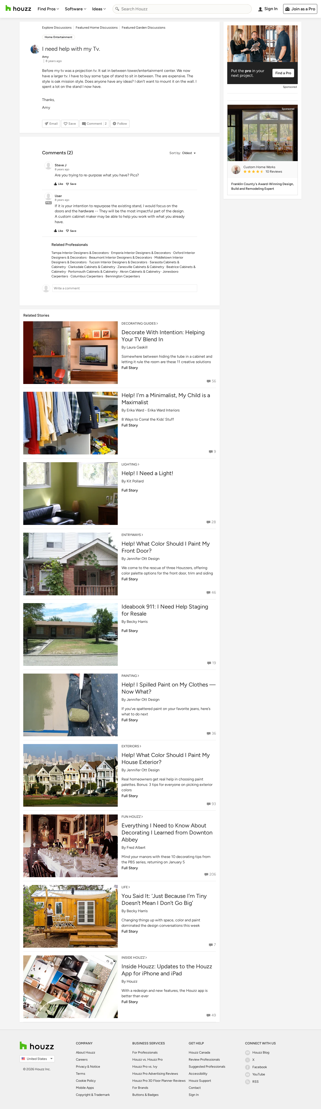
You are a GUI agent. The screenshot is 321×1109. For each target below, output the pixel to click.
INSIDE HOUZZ (133, 958)
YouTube (258, 1074)
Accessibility (198, 1074)
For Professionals (145, 1053)
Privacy (81, 1067)
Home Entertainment (58, 37)
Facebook (259, 1067)
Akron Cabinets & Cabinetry (140, 272)
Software (74, 9)
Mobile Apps (85, 1088)
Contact (195, 1088)
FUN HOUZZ (131, 817)
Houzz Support (200, 1081)
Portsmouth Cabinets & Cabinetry (92, 272)
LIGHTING (129, 464)
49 (213, 1015)
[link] (268, 172)
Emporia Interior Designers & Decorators (141, 253)
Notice (95, 1067)
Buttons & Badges (145, 1095)
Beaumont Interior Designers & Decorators (120, 258)
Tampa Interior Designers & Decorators (80, 253)
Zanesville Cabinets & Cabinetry (140, 267)
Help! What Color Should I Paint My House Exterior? (165, 758)
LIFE (124, 887)
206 (212, 874)
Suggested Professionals (207, 1067)
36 (214, 733)
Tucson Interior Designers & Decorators (118, 262)
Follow (122, 124)
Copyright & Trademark (93, 1095)
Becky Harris (137, 621)
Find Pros (46, 9)
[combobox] (182, 9)
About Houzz (85, 1053)
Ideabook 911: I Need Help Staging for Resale (164, 610)
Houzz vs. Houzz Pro (147, 1060)
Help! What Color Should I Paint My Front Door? (165, 547)
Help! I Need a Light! (147, 473)
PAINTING (129, 676)
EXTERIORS (130, 746)
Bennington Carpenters (123, 276)
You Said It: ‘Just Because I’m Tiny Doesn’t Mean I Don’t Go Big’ (164, 899)
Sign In (194, 1095)
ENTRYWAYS (131, 535)
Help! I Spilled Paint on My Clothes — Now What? (168, 688)
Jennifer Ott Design (143, 558)
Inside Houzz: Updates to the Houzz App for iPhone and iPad (166, 970)
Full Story (129, 367)
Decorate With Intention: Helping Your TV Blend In (163, 336)
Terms (80, 1074)
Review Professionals (204, 1060)
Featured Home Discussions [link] (97, 28)
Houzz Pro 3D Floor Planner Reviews (159, 1081)
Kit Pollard (135, 481)
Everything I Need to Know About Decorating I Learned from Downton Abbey (166, 832)
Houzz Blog (260, 1053)
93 (214, 804)
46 (213, 592)
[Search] (117, 9)
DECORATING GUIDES (138, 324)
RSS (255, 1082)
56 (214, 381)
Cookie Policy (86, 1081)
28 (213, 522)
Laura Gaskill (137, 347)
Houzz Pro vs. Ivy (144, 1067)
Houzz (132, 981)
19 (214, 663)
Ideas (97, 9)
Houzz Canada (199, 1053)
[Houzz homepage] (18, 8)
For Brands (140, 1088)
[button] (182, 153)
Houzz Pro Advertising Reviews (155, 1074)
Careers (82, 1060)
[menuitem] (48, 9)
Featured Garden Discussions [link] (143, 28)
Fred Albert (136, 847)
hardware (86, 211)
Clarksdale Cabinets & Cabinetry (91, 267)
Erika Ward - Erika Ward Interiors (153, 410)
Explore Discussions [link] (57, 28)
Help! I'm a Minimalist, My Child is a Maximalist (165, 399)
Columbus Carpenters (86, 276)
